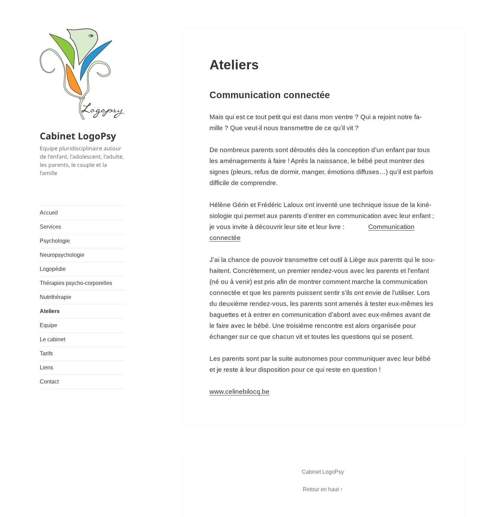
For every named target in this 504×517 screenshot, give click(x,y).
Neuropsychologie (62, 255)
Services (50, 227)
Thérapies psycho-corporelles (76, 283)
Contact (49, 381)
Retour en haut (321, 489)
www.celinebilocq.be (239, 391)
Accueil (49, 213)
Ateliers (50, 311)
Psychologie (55, 241)
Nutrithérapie (55, 297)
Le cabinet (52, 339)
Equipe (48, 325)
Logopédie (53, 269)
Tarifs (46, 353)
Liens (46, 367)
